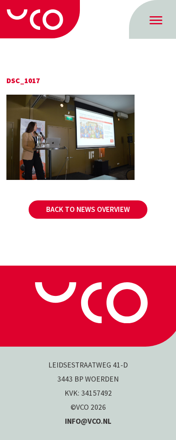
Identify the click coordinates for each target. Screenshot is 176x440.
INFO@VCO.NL (88, 421)
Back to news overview (88, 209)
